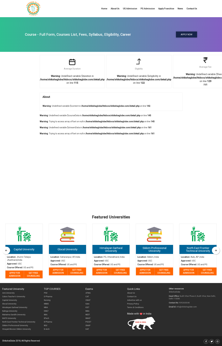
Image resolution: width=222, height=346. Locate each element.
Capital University (9, 300)
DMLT (46, 311)
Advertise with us (134, 300)
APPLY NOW (186, 34)
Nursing (47, 300)
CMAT (87, 300)
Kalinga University (9, 311)
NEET (87, 315)
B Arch (47, 329)
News (180, 8)
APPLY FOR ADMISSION (14, 274)
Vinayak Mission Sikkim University (16, 329)
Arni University (8, 293)
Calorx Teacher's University (13, 297)
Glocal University (9, 304)
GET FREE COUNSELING (33, 274)
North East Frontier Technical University (18, 322)
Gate (87, 304)
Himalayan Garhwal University (14, 307)
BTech (46, 318)
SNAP (87, 325)
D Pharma (48, 297)
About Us (115, 8)
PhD (45, 293)
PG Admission (148, 8)
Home (104, 8)
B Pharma (48, 322)
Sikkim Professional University (15, 325)
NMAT (87, 318)
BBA (45, 315)
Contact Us (192, 8)
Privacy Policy (133, 304)
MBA (46, 307)
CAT (87, 297)
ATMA (88, 293)
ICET (87, 307)
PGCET (88, 322)
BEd (45, 325)
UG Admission (130, 8)
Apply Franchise (166, 8)
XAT (87, 329)
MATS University (9, 318)
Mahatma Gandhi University (13, 315)
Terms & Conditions (135, 307)
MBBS (46, 304)
